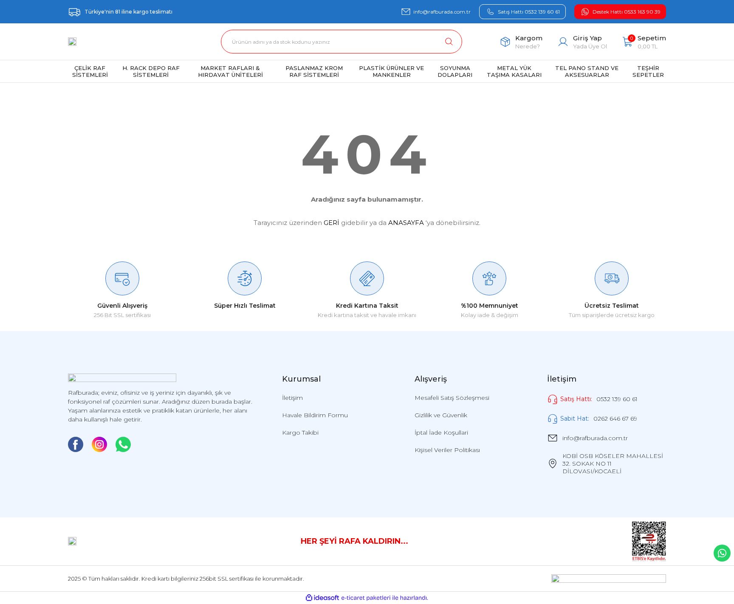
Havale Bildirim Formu (315, 415)
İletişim (292, 398)
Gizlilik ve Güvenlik (441, 415)
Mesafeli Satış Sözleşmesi (452, 398)
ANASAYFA (406, 223)
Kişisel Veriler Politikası (447, 450)
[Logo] (72, 41)
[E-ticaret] (366, 598)
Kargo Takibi (300, 432)
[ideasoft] (322, 598)
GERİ (331, 223)
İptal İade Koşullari (441, 432)
